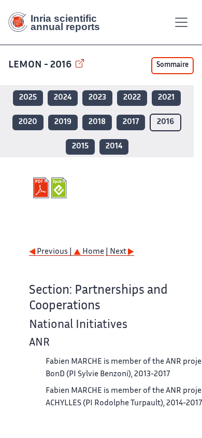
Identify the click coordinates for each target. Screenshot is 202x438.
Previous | (54, 252)
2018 (97, 122)
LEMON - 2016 (41, 65)
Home (92, 252)
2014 (114, 146)
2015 (80, 146)
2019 (62, 122)
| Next (117, 252)
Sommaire (172, 65)
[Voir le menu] (181, 22)
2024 (62, 97)
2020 (28, 122)
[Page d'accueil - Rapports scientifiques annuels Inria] (58, 22)
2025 (28, 97)
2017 (131, 122)
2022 (132, 97)
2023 (97, 97)
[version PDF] (42, 187)
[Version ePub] (60, 187)
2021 (166, 97)
